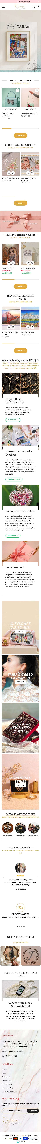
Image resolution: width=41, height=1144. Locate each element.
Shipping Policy (7, 1088)
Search (4, 1070)
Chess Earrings (7, 268)
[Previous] (4, 99)
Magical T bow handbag (7, 115)
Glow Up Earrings (28, 268)
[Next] (37, 99)
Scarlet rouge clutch (29, 114)
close (38, 1)
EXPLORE (20, 631)
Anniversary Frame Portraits (28, 179)
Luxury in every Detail (19, 511)
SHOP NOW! (12, 420)
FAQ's (4, 1073)
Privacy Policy (7, 1080)
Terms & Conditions (9, 1091)
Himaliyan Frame (27, 332)
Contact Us (6, 1077)
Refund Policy (7, 1084)
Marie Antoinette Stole (10, 178)
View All (19, 136)
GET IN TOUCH (13, 479)
